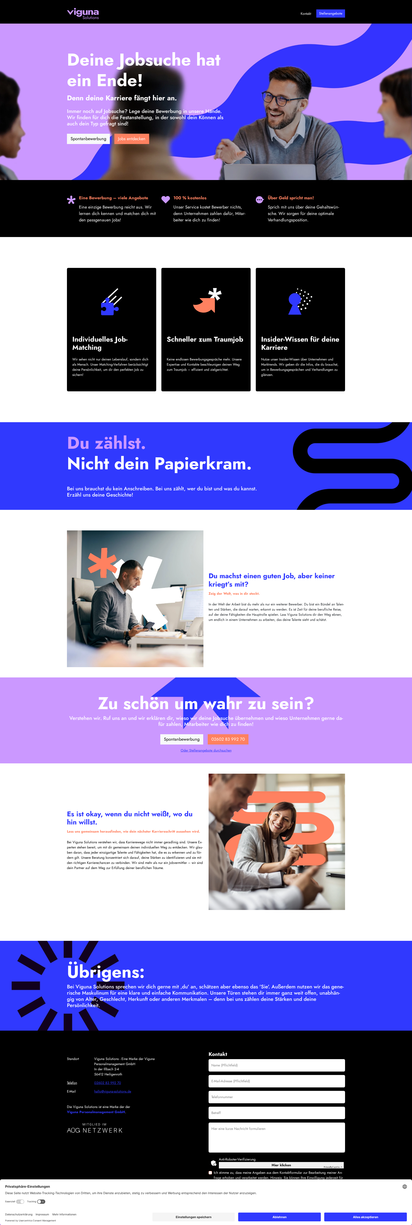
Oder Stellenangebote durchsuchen (206, 750)
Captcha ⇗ (333, 1167)
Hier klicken (281, 1165)
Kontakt (306, 13)
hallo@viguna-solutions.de (112, 1091)
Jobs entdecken (131, 139)
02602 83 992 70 (228, 739)
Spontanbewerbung (88, 139)
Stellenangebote (330, 13)
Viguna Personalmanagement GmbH (96, 1111)
